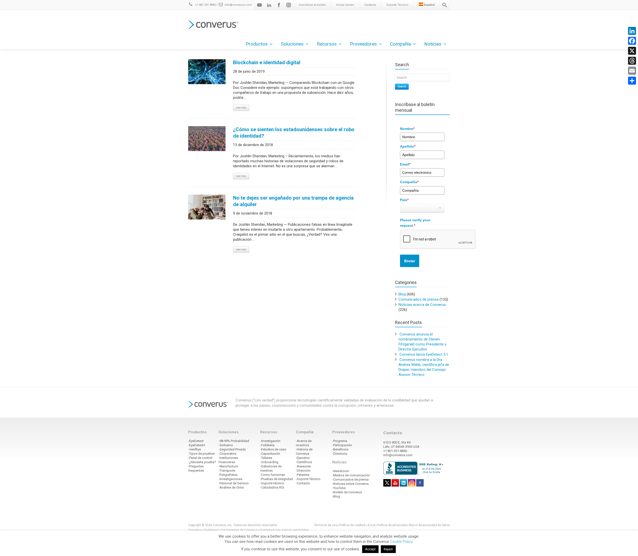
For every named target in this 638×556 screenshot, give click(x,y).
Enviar (409, 261)
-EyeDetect (196, 441)
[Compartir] (632, 81)
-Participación (342, 445)
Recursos (327, 44)
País (404, 200)
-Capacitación (270, 453)
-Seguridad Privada (232, 449)
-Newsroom (340, 471)
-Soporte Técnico (308, 479)
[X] (632, 51)
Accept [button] (370, 549)
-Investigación (270, 441)
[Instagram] (289, 5)
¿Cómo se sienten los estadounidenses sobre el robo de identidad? (293, 132)
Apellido (407, 146)
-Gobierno (226, 445)
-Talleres (266, 458)
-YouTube (339, 488)
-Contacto (303, 483)
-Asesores (303, 466)
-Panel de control (200, 458)
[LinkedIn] (632, 31)
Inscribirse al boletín (312, 4)
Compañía (409, 182)
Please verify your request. (415, 222)
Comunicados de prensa (419, 299)
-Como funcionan (272, 475)
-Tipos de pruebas (201, 453)
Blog (402, 294)
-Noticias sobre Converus (350, 484)
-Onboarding (269, 462)
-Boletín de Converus (347, 492)
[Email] (632, 71)
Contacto (370, 4)
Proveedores (363, 44)
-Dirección (303, 470)
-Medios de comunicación (351, 475)
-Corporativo (228, 453)
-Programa (339, 441)
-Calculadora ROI (272, 487)
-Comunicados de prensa (350, 479)
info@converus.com (238, 4)
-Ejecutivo (303, 458)
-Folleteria (267, 445)
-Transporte (227, 470)
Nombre (407, 129)
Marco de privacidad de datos (429, 525)
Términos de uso (325, 525)
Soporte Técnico (397, 4)
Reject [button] (388, 549)
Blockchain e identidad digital (266, 62)
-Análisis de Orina (231, 487)
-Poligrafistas (228, 475)
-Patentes (302, 475)
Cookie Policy (401, 541)
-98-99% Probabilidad (234, 441)
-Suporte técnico (272, 483)
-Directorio (339, 453)
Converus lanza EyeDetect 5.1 (423, 354)
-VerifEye (194, 449)
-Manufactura (228, 466)
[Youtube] (259, 5)
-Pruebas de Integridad (276, 479)
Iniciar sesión (345, 4)
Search (402, 86)
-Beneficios (340, 449)
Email (405, 164)
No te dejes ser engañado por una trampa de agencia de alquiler (293, 201)
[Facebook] (279, 5)
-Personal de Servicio (234, 483)
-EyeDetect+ (196, 445)
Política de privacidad (392, 525)
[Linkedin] (269, 5)
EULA (371, 525)
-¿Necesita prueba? (202, 462)
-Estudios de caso (273, 449)
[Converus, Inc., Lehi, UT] (414, 468)
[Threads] (632, 61)
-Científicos (304, 462)
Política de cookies (352, 525)
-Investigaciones (230, 479)
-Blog (336, 496)
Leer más (241, 107)
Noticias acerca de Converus (422, 304)
